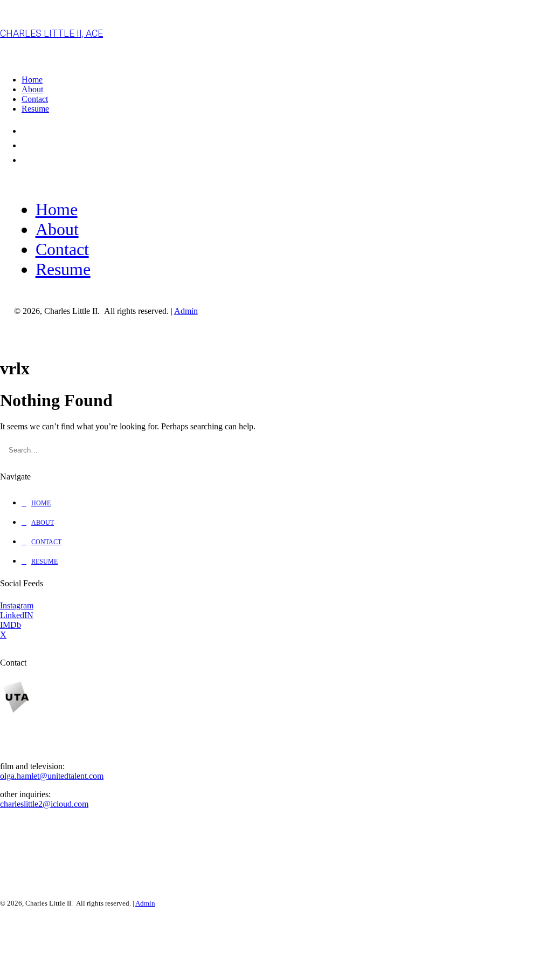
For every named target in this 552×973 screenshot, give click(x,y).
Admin (186, 311)
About (32, 89)
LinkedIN (16, 615)
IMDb (10, 624)
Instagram (16, 605)
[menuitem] (287, 80)
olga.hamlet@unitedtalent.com (52, 775)
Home (32, 79)
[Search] (276, 450)
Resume (35, 108)
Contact (35, 99)
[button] (541, 445)
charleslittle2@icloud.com (44, 803)
